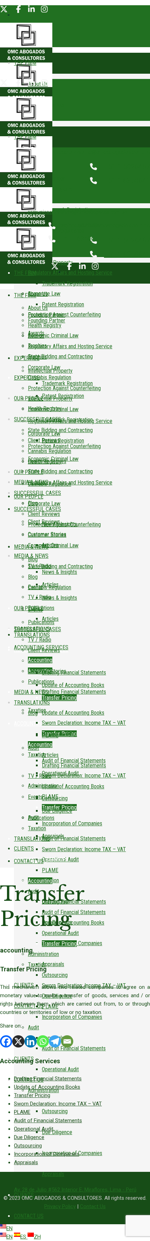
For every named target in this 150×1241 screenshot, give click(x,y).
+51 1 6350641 (127, 180)
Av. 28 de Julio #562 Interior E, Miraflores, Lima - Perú (75, 1190)
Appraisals (26, 1162)
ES (24, 1237)
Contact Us (93, 1206)
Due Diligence (29, 1137)
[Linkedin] (30, 1041)
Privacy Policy (60, 1206)
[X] (18, 1041)
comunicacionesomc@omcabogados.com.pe (96, 151)
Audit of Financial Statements (48, 1120)
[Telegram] (55, 1041)
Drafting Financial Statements (48, 1078)
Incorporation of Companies (46, 1154)
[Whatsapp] (43, 1041)
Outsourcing (28, 1146)
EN (9, 1228)
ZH (37, 1237)
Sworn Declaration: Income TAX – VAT (58, 1104)
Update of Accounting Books (47, 1087)
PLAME (22, 1112)
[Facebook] (6, 1041)
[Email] (67, 1041)
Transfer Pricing (32, 1095)
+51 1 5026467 (127, 166)
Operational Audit (33, 1129)
